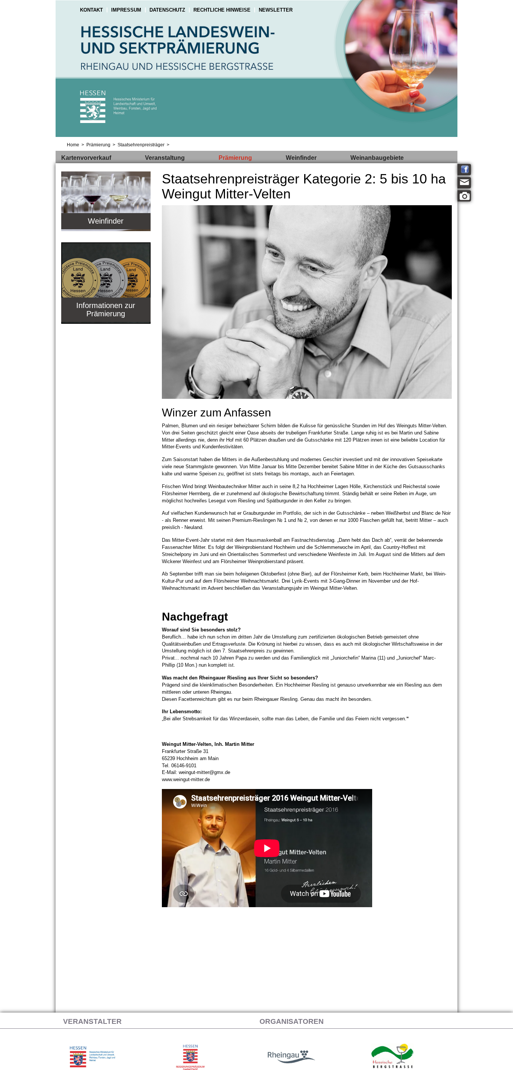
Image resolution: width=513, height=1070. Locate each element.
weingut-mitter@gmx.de (204, 772)
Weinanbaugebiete (377, 158)
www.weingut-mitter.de (186, 779)
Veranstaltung (165, 158)
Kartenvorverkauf (86, 158)
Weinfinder (301, 158)
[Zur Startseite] (256, 69)
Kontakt (91, 10)
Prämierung (235, 158)
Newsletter (276, 10)
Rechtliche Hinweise (221, 10)
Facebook (464, 169)
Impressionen (464, 195)
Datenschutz (167, 10)
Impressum (126, 10)
